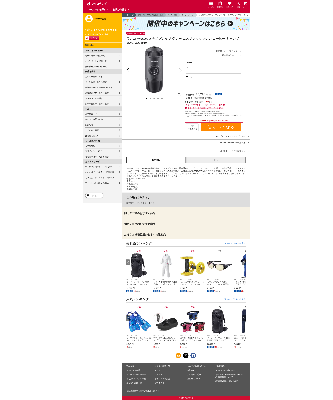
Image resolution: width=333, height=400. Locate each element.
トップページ (129, 15)
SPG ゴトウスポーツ (145, 203)
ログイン (94, 196)
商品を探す (131, 366)
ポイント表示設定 (162, 379)
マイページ (159, 374)
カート (158, 370)
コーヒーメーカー (188, 15)
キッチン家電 (172, 15)
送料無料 (130, 203)
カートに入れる (221, 127)
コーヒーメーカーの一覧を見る (232, 143)
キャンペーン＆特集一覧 (96, 61)
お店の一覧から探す (94, 77)
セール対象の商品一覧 (95, 56)
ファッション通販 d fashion (97, 183)
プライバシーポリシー (95, 151)
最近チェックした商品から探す (99, 87)
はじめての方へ (92, 136)
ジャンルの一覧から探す (96, 82)
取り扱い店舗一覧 (134, 383)
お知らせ (89, 125)
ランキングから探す (94, 98)
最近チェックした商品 (136, 374)
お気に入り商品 (133, 370)
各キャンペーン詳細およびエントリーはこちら (205, 108)
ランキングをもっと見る (235, 243)
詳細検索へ (89, 45)
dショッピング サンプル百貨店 (98, 167)
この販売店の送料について (229, 55)
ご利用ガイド (91, 114)
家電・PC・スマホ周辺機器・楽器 (150, 15)
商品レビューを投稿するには (233, 151)
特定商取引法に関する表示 (97, 157)
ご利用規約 (90, 146)
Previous (128, 262)
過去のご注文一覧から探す (97, 93)
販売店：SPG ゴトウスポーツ (228, 51)
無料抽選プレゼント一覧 (96, 67)
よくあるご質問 (92, 130)
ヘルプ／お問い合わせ (95, 119)
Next (244, 262)
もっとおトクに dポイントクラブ (99, 178)
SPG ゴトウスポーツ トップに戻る (231, 136)
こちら (157, 391)
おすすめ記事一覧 (162, 366)
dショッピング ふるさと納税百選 (99, 172)
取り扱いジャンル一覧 (136, 379)
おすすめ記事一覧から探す (97, 104)
